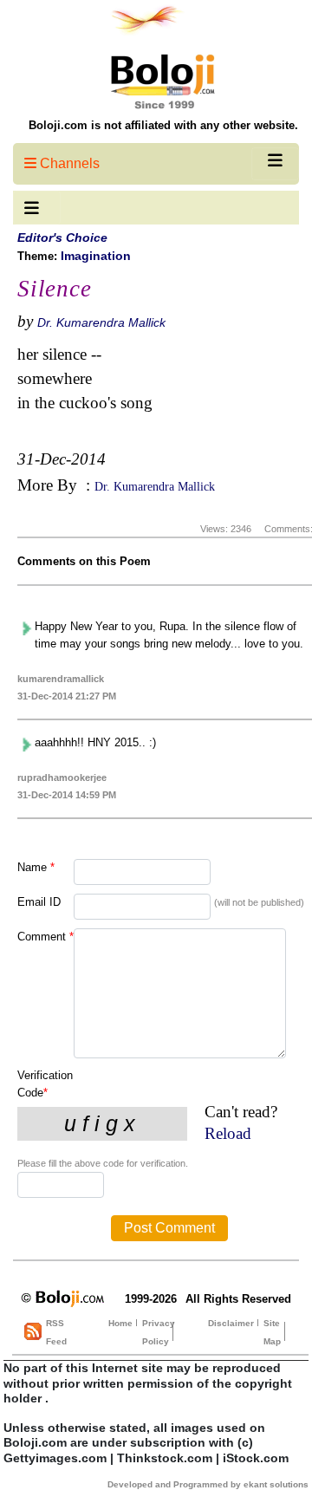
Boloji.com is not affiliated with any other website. (163, 125)
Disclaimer (231, 1323)
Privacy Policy (158, 1332)
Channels (68, 163)
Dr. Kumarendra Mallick (101, 322)
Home (120, 1323)
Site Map (272, 1332)
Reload (228, 1133)
